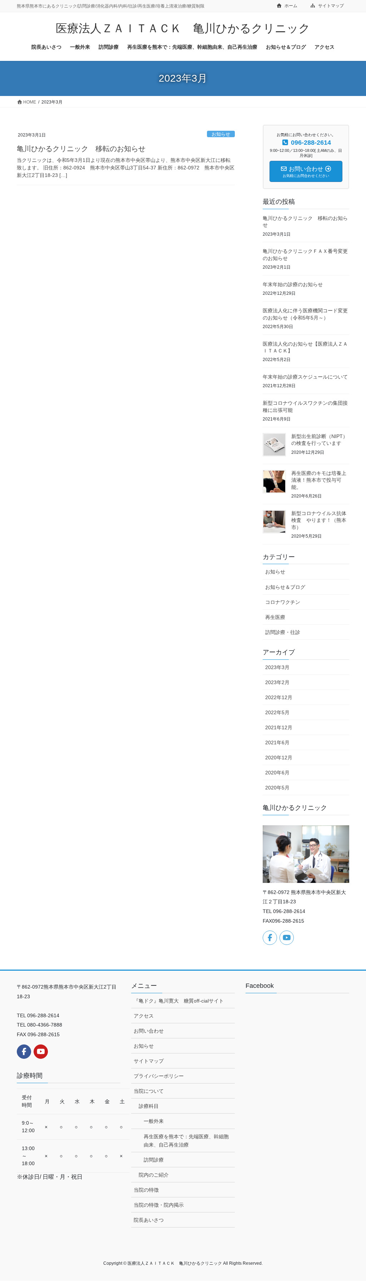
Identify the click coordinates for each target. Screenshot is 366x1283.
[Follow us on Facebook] (270, 938)
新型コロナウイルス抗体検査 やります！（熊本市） (318, 520)
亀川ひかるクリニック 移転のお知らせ (81, 149)
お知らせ (221, 134)
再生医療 (275, 617)
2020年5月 (277, 788)
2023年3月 (277, 667)
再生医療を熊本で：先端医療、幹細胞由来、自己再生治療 (186, 1141)
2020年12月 (278, 757)
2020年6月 (277, 772)
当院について (149, 1091)
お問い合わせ (149, 1031)
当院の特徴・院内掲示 (159, 1205)
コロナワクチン (282, 602)
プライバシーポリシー (159, 1076)
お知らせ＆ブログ (285, 587)
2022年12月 (278, 697)
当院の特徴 (146, 1190)
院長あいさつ (149, 1220)
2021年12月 (278, 727)
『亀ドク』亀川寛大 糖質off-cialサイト (179, 1001)
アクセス (144, 1016)
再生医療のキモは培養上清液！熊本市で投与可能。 (318, 480)
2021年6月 (277, 742)
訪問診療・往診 (282, 632)
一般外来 (154, 1121)
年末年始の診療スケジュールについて (305, 377)
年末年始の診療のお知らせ (293, 284)
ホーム (290, 5)
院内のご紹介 (154, 1175)
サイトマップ (330, 5)
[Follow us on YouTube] (287, 938)
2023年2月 (277, 682)
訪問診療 (154, 1160)
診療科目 (149, 1106)
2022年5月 (277, 712)
